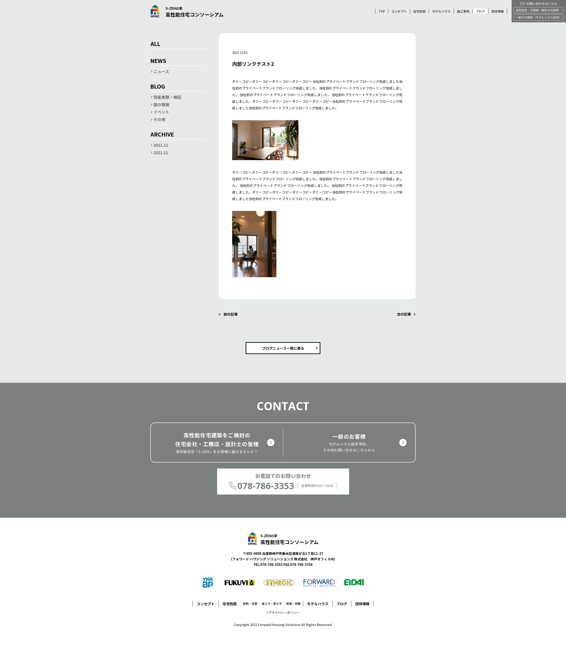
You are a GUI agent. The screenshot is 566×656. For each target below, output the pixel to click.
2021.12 (160, 145)
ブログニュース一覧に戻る (283, 348)
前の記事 (231, 314)
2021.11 (160, 152)
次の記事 (404, 314)
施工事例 (463, 11)
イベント (161, 112)
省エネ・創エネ (272, 603)
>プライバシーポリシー (283, 612)
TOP (382, 11)
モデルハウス (317, 603)
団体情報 (497, 11)
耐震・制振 (293, 603)
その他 (159, 119)
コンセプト (399, 11)
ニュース (161, 71)
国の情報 (161, 104)
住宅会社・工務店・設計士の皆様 (537, 10)
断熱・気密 (250, 603)
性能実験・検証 (167, 97)
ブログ (480, 11)
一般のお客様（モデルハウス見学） (539, 17)
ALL (155, 44)
